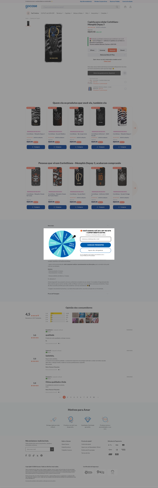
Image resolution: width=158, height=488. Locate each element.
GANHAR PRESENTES (95, 245)
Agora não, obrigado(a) (95, 250)
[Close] (112, 230)
